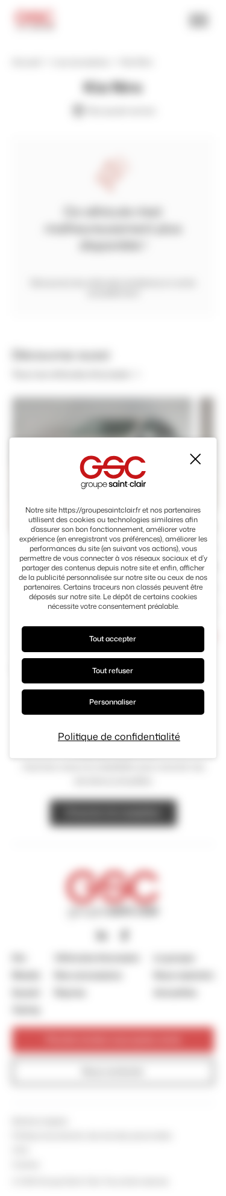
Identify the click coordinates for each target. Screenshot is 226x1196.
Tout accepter (112, 638)
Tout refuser (112, 670)
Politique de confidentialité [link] (119, 736)
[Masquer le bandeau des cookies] (195, 459)
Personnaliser (112, 702)
